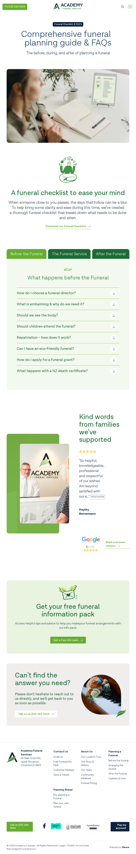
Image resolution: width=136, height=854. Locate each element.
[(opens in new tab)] (56, 829)
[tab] (26, 254)
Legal (62, 845)
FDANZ (71, 845)
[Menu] (130, 7)
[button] (68, 293)
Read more (97, 497)
